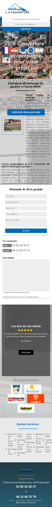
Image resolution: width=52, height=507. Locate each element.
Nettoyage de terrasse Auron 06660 (19, 444)
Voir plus (26, 352)
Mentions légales (26, 503)
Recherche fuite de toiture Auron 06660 (10, 440)
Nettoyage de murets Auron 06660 (38, 438)
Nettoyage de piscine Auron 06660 (29, 447)
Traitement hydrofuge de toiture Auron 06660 (47, 445)
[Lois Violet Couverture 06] (17, 8)
